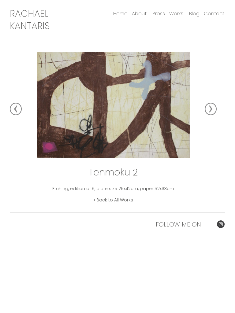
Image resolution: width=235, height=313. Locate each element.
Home (120, 13)
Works (176, 13)
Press (158, 13)
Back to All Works (114, 200)
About (139, 13)
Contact (214, 13)
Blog (194, 13)
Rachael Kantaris (30, 20)
